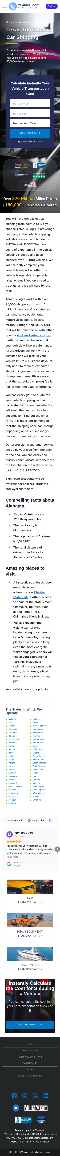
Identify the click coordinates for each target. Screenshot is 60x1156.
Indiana (11, 763)
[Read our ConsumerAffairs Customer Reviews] (21, 175)
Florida (11, 746)
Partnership (30, 1063)
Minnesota (13, 793)
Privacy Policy (30, 1050)
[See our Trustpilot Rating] (39, 175)
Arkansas (12, 729)
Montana (12, 803)
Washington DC (40, 790)
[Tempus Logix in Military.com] (36, 1108)
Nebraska (37, 719)
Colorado (12, 736)
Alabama (12, 719)
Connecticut (13, 739)
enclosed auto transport (34, 335)
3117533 (26, 1141)
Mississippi (13, 796)
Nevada (36, 722)
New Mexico (38, 733)
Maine (11, 780)
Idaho (10, 756)
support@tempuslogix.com (39, 1138)
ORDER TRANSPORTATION (30, 1025)
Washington (38, 786)
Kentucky (12, 773)
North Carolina (39, 739)
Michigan (12, 790)
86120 (45, 1141)
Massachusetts (15, 786)
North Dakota (38, 743)
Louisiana (12, 776)
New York (37, 736)
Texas (35, 773)
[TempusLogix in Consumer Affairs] (16, 1108)
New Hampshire (40, 726)
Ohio (35, 746)
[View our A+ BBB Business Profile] (39, 165)
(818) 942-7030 (13, 1138)
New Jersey (38, 729)
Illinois (11, 759)
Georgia (11, 749)
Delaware (12, 743)
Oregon (36, 753)
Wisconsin (37, 796)
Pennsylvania (39, 756)
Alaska (11, 722)
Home (9, 22)
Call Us (51, 6)
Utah (35, 776)
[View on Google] (9, 834)
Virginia (36, 783)
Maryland (12, 783)
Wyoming (37, 800)
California (12, 733)
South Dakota (39, 766)
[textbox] (30, 123)
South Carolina (39, 763)
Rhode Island (38, 759)
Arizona (11, 726)
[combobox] (30, 103)
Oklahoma (37, 749)
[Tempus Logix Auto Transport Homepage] (24, 6)
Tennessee (38, 769)
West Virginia (39, 793)
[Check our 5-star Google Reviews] (21, 165)
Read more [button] (12, 856)
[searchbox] (29, 103)
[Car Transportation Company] (14, 1096)
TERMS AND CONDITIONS (30, 1057)
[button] (2, 849)
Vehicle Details (30, 133)
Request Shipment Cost (30, 1076)
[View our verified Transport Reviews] (30, 184)
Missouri (12, 800)
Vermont (36, 780)
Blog (30, 1069)
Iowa (10, 766)
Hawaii (11, 753)
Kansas (11, 769)
